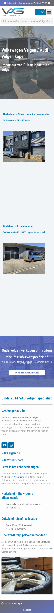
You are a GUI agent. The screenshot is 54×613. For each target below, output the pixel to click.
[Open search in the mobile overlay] (27, 21)
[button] (49, 12)
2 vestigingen (20, 476)
